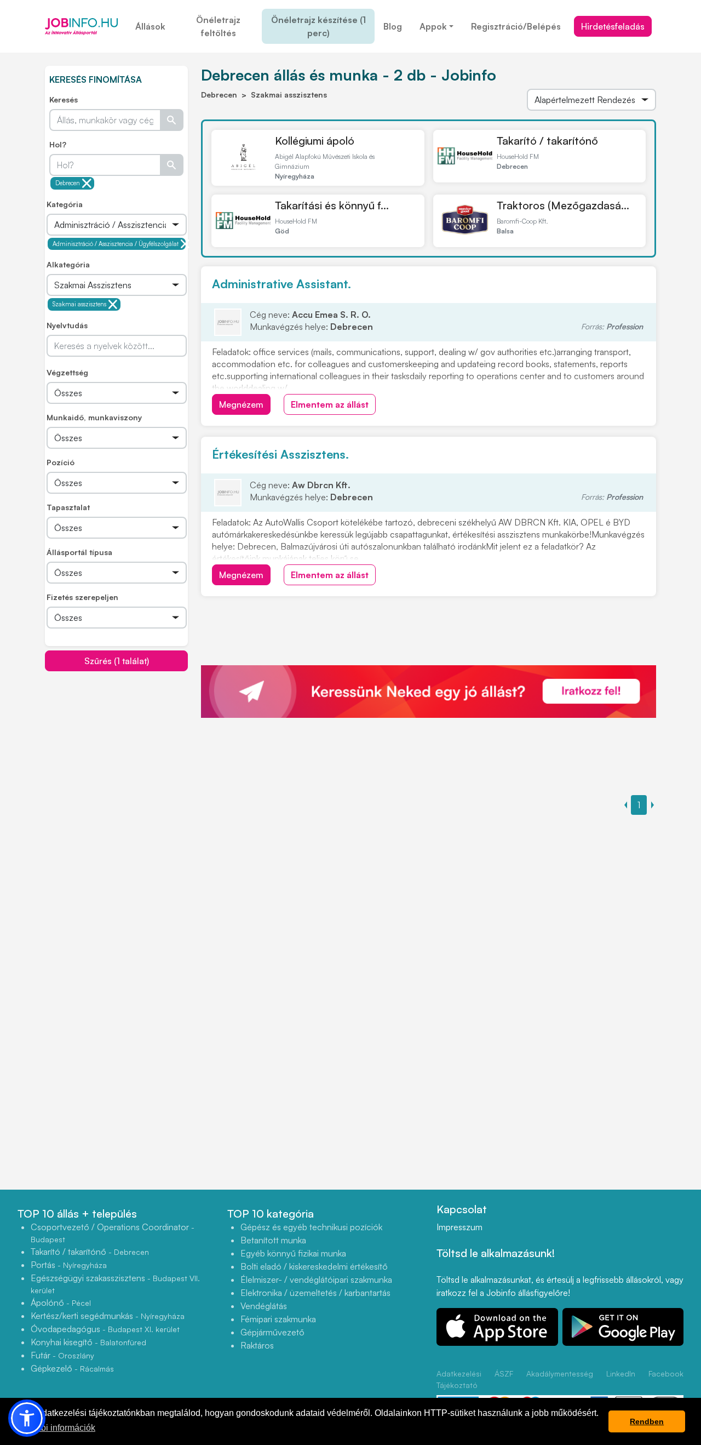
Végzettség (67, 372)
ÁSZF (504, 1373)
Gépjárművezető (272, 1332)
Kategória (65, 204)
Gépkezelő (72, 1368)
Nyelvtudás (67, 325)
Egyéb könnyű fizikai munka (293, 1253)
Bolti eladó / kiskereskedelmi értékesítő (314, 1266)
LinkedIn (620, 1373)
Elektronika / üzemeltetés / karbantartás (315, 1292)
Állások (150, 26)
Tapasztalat (68, 507)
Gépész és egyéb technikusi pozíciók (311, 1226)
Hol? (57, 144)
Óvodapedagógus (105, 1328)
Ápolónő (61, 1302)
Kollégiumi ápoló (314, 140)
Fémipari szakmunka (278, 1318)
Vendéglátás (263, 1305)
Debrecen (67, 183)
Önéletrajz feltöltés (218, 26)
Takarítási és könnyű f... (332, 205)
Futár (62, 1355)
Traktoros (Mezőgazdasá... (563, 205)
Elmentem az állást (330, 404)
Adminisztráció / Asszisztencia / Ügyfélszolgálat (116, 244)
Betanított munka (273, 1240)
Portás (69, 1264)
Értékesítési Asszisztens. (280, 454)
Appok (433, 26)
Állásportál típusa (79, 552)
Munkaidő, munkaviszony (94, 417)
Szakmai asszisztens (79, 304)
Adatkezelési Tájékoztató (458, 1379)
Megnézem (241, 404)
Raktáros (257, 1345)
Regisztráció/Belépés (516, 26)
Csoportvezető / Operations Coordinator (112, 1232)
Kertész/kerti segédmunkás (108, 1315)
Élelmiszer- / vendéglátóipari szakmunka (316, 1279)
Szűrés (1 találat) (116, 660)
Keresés (63, 99)
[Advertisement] (127, 748)
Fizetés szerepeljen (82, 597)
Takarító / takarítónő (547, 140)
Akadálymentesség (559, 1373)
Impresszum (459, 1226)
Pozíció (60, 462)
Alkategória (68, 264)
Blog (392, 26)
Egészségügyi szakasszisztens (115, 1283)
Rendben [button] (647, 1421)
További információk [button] (56, 1427)
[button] (27, 1418)
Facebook (665, 1373)
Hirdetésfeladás (613, 26)
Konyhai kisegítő (88, 1342)
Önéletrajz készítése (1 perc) (318, 26)
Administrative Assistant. (281, 283)
